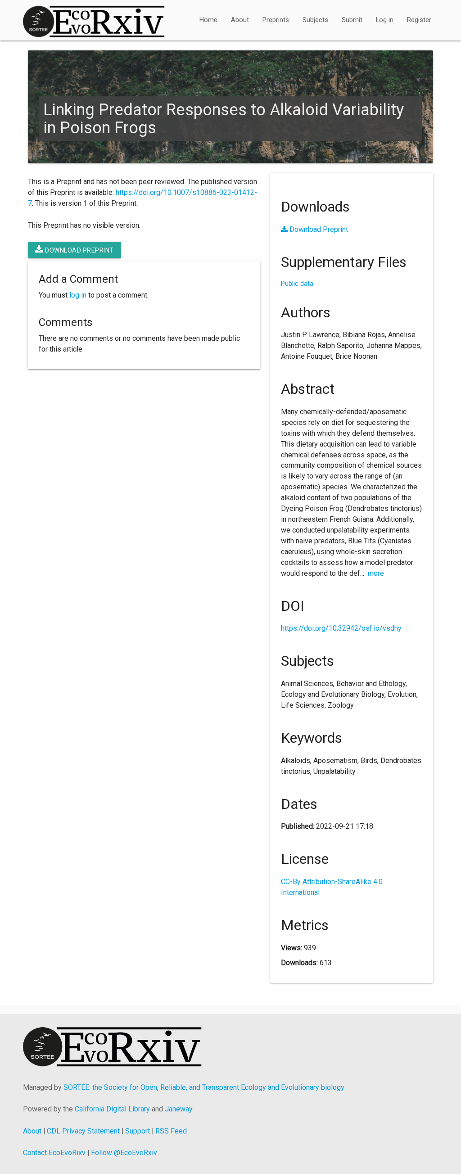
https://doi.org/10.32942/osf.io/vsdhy (341, 628)
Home (208, 20)
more (376, 573)
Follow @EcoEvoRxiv (124, 1152)
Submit (352, 20)
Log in (384, 20)
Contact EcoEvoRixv (54, 1152)
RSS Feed (171, 1131)
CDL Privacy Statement (83, 1131)
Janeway (179, 1109)
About (240, 20)
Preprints (275, 20)
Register (419, 20)
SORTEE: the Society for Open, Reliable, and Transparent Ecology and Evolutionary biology (203, 1087)
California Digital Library (112, 1109)
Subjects (315, 20)
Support (137, 1131)
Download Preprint (79, 250)
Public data (297, 284)
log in (77, 295)
